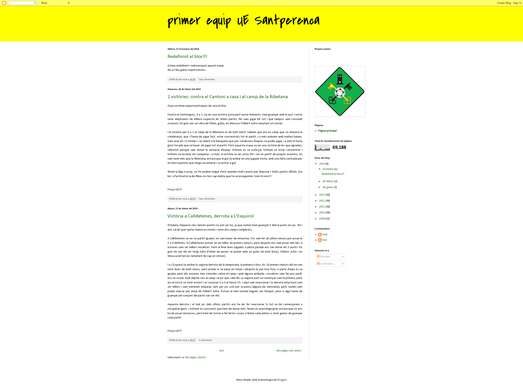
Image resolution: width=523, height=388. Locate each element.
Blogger (282, 379)
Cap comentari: (207, 79)
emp (324, 234)
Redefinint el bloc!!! (187, 56)
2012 (322, 200)
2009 (322, 218)
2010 (322, 212)
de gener (328, 187)
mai (324, 240)
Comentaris (327, 263)
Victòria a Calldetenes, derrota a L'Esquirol (211, 216)
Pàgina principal (327, 130)
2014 (322, 163)
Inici (221, 350)
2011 (322, 206)
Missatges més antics (289, 350)
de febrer (328, 181)
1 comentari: (206, 340)
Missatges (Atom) (195, 357)
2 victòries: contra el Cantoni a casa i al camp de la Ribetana (228, 96)
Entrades (325, 256)
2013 (322, 194)
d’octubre (328, 169)
